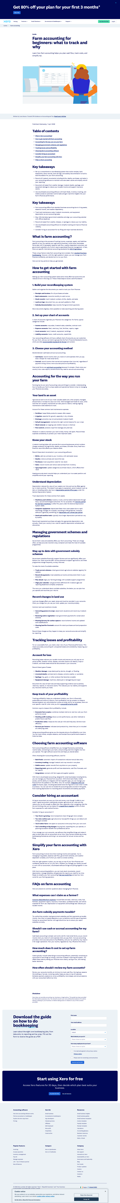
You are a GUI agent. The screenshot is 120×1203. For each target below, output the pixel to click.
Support (68, 21)
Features (23, 21)
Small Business (35, 21)
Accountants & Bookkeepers (53, 21)
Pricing (15, 21)
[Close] (105, 1191)
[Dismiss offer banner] (116, 3)
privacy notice (50, 1196)
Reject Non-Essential (86, 1195)
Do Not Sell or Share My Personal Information (27, 1200)
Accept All (86, 1199)
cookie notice (41, 1196)
